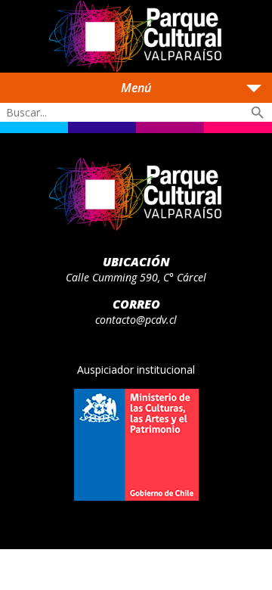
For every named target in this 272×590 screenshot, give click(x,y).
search (257, 112)
